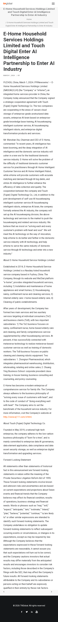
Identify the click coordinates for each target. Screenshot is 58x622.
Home (29, 19)
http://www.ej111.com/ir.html (17, 417)
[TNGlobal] (7, 4)
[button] (53, 3)
